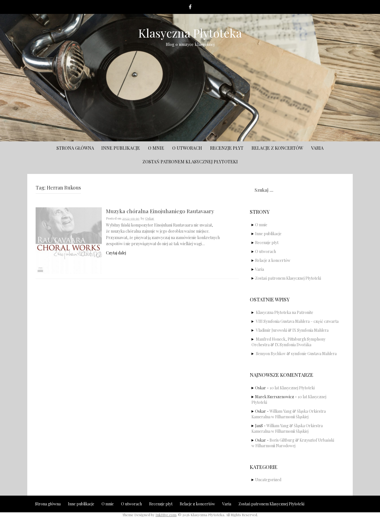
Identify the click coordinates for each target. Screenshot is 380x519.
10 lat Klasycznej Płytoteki (292, 387)
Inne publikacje (120, 148)
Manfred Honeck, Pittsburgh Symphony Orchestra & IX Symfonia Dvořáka (288, 341)
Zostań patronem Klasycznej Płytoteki (190, 161)
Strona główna (75, 148)
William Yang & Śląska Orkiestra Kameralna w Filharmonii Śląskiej (288, 414)
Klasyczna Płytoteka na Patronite (284, 312)
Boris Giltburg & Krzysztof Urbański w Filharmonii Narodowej (292, 442)
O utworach (187, 148)
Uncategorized (268, 479)
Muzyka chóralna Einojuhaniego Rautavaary (160, 211)
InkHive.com (166, 514)
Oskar (149, 218)
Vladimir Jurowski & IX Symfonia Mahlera (292, 330)
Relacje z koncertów (277, 148)
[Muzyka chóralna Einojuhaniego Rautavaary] (69, 240)
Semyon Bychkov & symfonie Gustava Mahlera (296, 353)
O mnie (156, 148)
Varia (317, 148)
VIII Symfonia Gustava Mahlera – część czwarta (297, 321)
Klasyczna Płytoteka (190, 33)
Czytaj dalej (116, 252)
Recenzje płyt (226, 148)
